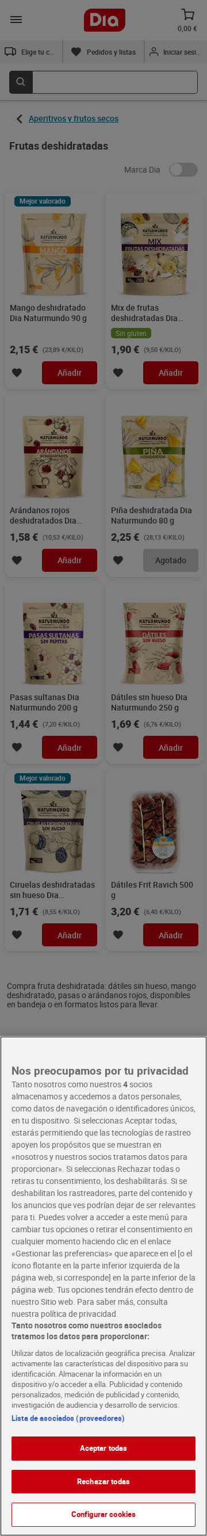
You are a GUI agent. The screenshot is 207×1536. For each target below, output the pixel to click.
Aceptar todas (104, 1448)
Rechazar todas (103, 1481)
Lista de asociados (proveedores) (68, 1418)
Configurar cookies (103, 1514)
